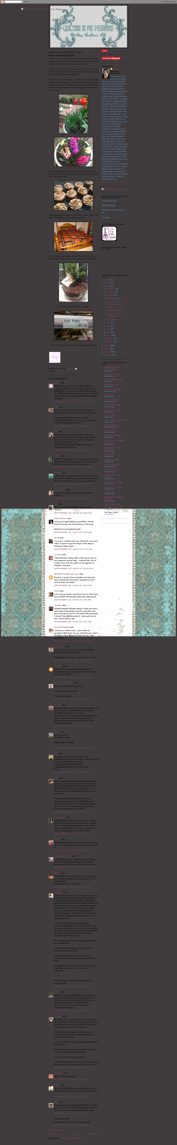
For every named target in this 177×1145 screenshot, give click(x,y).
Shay (115, 69)
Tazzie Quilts (109, 492)
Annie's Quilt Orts (112, 374)
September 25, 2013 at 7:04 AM (73, 467)
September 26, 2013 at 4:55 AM (73, 851)
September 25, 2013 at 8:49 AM (73, 532)
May (108, 329)
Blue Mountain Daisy (113, 379)
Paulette (57, 473)
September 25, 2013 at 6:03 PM (73, 699)
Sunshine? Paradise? (113, 487)
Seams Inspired (111, 470)
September (111, 298)
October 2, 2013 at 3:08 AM (70, 1096)
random (59, 371)
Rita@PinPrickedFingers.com (66, 574)
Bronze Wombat (111, 384)
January (110, 342)
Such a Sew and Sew (113, 482)
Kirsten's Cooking (112, 405)
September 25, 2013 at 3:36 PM (73, 641)
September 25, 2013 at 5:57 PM (73, 677)
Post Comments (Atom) (71, 1138)
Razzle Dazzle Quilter (63, 683)
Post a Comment (56, 1130)
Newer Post (54, 1134)
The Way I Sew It (111, 512)
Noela (56, 538)
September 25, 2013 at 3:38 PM (73, 660)
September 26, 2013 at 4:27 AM (73, 834)
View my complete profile (114, 182)
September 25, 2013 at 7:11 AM (72, 484)
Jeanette (58, 1016)
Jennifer (57, 605)
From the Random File (115, 301)
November (110, 292)
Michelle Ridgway (61, 627)
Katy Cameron (60, 518)
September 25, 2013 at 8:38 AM (73, 513)
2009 (107, 355)
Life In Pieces (110, 415)
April (108, 332)
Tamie (56, 591)
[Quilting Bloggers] (113, 189)
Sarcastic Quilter (111, 459)
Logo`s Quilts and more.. (115, 420)
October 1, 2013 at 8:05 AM (70, 1067)
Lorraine (57, 554)
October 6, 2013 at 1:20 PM (70, 1125)
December (110, 289)
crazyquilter (59, 646)
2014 (107, 283)
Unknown (58, 666)
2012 (107, 345)
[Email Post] (76, 368)
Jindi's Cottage (111, 400)
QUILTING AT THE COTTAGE (112, 448)
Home (73, 1134)
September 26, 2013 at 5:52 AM (73, 867)
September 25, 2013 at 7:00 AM (73, 450)
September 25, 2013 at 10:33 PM (73, 748)
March (109, 335)
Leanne (57, 456)
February (110, 338)
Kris (56, 504)
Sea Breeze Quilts (112, 465)
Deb (56, 431)
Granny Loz (109, 395)
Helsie (56, 992)
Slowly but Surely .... (114, 304)
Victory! (109, 307)
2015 (107, 280)
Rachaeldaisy (59, 817)
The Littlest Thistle (112, 504)
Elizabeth (58, 892)
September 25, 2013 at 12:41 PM (73, 585)
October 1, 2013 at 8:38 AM (70, 1079)
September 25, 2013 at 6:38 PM (73, 726)
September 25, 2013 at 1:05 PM (73, 600)
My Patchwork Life (112, 435)
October (110, 295)
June (108, 326)
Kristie (57, 1085)
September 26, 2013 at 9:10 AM (73, 887)
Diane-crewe (59, 490)
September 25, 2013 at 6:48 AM (73, 401)
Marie (56, 732)
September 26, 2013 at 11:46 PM (73, 986)
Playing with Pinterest (115, 310)
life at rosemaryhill (112, 410)
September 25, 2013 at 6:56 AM (73, 426)
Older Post (93, 1134)
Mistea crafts (110, 430)
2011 (106, 349)
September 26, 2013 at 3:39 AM (73, 772)
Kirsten (57, 839)
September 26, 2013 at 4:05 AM (73, 812)
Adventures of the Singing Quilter (112, 368)
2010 (107, 352)
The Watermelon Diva (113, 507)
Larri (56, 778)
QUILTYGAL (109, 454)
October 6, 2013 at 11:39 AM (70, 1113)
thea (56, 407)
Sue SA (57, 705)
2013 (107, 286)
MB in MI (58, 1073)
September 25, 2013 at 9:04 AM (73, 549)
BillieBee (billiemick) (62, 856)
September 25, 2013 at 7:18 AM (72, 498)
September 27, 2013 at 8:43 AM (73, 1011)
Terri (56, 753)
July (108, 323)
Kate (56, 1102)
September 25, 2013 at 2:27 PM (73, 622)
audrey (57, 382)
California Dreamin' (112, 389)
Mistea (57, 873)
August (109, 320)
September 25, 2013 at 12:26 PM (73, 568)
